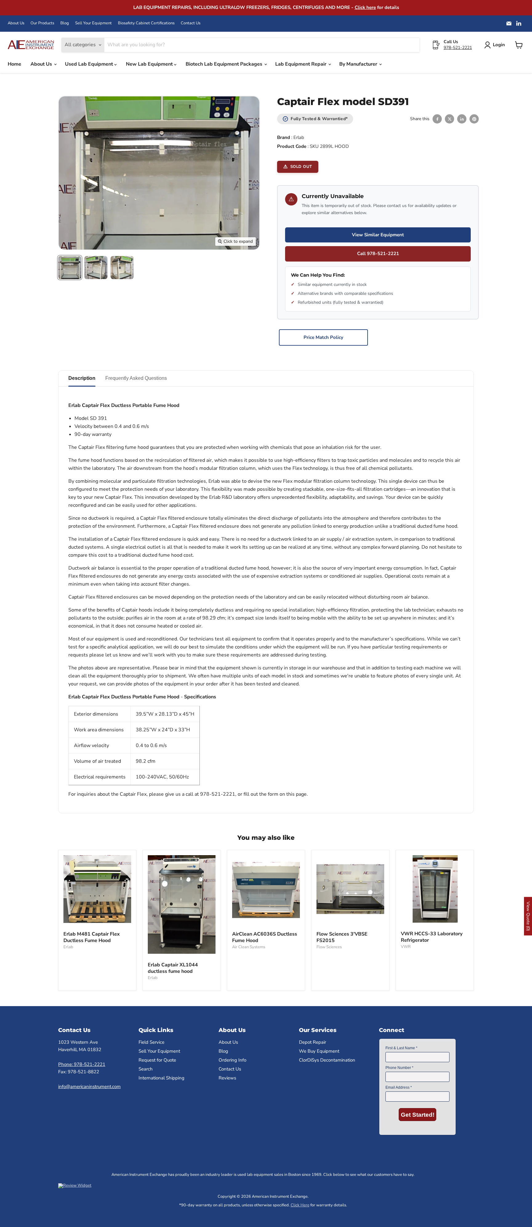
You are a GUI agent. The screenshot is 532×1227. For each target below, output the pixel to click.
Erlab (298, 137)
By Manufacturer (358, 64)
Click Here (300, 1205)
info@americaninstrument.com (89, 1086)
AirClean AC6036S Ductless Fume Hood (264, 937)
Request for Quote (157, 1060)
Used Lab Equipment (89, 64)
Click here (365, 7)
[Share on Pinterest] (474, 119)
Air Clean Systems (248, 947)
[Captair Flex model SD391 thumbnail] (70, 267)
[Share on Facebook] (437, 119)
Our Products (42, 23)
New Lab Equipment (150, 64)
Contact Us (190, 23)
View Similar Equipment (378, 235)
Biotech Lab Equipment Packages (225, 64)
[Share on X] (449, 119)
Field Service (151, 1042)
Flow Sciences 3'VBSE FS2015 (342, 937)
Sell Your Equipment (93, 23)
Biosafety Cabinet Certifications (146, 23)
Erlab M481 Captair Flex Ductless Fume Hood (91, 937)
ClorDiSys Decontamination (327, 1060)
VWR (406, 946)
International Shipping (161, 1078)
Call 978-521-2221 (378, 253)
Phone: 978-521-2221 (81, 1064)
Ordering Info (232, 1060)
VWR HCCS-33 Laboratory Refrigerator (431, 937)
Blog (64, 23)
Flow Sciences (329, 947)
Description (81, 378)
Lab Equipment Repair (301, 64)
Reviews (227, 1078)
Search (146, 1069)
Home (14, 64)
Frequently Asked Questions (136, 378)
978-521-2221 (458, 48)
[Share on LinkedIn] (461, 119)
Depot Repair (312, 1042)
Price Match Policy (323, 337)
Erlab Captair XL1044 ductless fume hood (173, 968)
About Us (16, 23)
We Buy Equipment (319, 1051)
